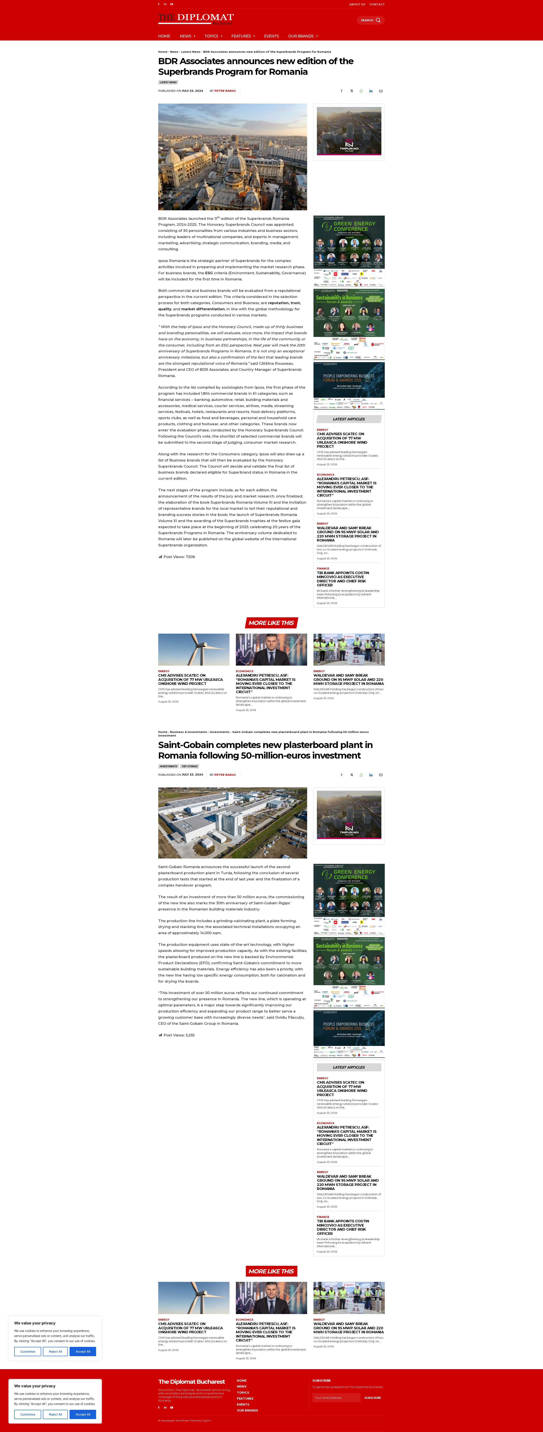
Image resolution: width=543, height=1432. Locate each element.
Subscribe (372, 1397)
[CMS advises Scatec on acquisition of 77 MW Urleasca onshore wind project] (194, 650)
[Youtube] (172, 4)
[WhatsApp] (361, 91)
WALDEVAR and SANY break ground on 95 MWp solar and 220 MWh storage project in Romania (348, 534)
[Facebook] (159, 4)
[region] (55, 1401)
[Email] (380, 91)
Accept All (83, 1414)
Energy (322, 429)
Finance (323, 568)
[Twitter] (351, 91)
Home (162, 51)
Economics (325, 474)
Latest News (190, 51)
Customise (27, 1414)
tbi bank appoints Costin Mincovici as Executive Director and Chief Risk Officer (343, 579)
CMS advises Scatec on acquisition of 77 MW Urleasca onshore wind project (342, 440)
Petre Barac (225, 90)
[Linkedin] (165, 4)
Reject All (55, 1414)
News (174, 51)
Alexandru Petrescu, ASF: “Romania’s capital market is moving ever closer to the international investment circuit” (346, 487)
